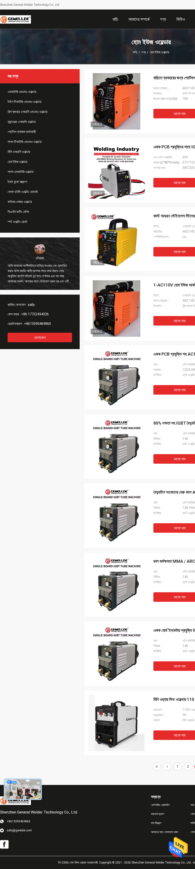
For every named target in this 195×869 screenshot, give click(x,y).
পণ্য (143, 52)
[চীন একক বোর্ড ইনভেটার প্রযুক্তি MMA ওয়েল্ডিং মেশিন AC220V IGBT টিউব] (116, 654)
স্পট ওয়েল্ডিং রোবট (17, 222)
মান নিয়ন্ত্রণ (156, 823)
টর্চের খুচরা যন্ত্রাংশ (17, 182)
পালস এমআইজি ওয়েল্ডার (21, 172)
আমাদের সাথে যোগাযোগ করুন (164, 832)
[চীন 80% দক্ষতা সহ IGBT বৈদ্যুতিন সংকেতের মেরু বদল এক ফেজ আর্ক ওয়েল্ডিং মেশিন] (116, 446)
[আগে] (167, 767)
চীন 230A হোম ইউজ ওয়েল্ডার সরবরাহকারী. (78, 862)
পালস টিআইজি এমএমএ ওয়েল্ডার (25, 142)
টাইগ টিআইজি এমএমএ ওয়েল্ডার (24, 102)
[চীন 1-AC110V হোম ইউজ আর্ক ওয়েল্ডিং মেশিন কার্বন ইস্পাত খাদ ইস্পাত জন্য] (116, 308)
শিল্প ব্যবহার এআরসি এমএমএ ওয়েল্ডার (28, 112)
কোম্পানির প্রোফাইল (160, 805)
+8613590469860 (37, 324)
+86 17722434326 (35, 314)
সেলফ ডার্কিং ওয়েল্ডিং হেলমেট (23, 192)
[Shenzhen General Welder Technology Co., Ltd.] (15, 19)
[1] (157, 767)
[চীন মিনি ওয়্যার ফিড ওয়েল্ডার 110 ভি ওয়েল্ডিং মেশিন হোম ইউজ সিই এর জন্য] (116, 723)
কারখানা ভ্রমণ (157, 814)
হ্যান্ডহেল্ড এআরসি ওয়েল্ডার (22, 122)
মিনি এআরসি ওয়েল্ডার (19, 152)
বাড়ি (135, 52)
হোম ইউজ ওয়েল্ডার (17, 162)
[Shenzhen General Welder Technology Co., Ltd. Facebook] (4, 844)
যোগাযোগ (40, 337)
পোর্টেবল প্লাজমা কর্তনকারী (22, 132)
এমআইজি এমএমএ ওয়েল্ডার (22, 92)
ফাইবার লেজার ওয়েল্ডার (20, 202)
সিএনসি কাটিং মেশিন (18, 212)
